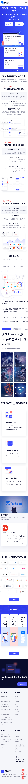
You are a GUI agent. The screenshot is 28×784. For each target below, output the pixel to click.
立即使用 (6, 329)
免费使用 (15, 16)
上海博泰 (17, 701)
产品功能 (17, 778)
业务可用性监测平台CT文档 (7, 736)
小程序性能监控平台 (5, 717)
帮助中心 (7, 62)
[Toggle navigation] (26, 3)
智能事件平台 (4, 699)
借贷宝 (16, 696)
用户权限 (25, 778)
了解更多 (14, 599)
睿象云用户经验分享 (10, 48)
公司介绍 (17, 734)
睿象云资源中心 (9, 60)
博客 (11, 64)
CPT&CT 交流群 (18, 739)
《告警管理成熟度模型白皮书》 (14, 36)
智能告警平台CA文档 (5, 734)
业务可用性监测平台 (5, 701)
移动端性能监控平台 (5, 712)
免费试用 (22, 684)
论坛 (11, 62)
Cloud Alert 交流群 (19, 736)
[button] (12, 550)
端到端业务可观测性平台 (6, 719)
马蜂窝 (16, 706)
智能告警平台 (4, 696)
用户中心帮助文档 (5, 741)
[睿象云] (5, 2)
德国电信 (17, 709)
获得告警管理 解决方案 (16, 329)
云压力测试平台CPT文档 (6, 739)
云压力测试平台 (4, 704)
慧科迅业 (17, 712)
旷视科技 (17, 704)
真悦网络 (17, 714)
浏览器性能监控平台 (5, 709)
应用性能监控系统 (5, 714)
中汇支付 (17, 699)
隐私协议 (21, 778)
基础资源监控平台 (5, 706)
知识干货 (3, 747)
